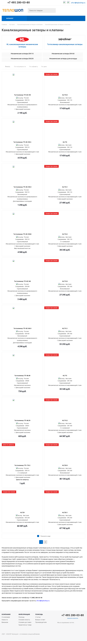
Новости (5, 619)
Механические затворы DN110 (22, 54)
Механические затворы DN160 (63, 54)
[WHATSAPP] (68, 626)
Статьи (37, 617)
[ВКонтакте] (59, 626)
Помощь (39, 614)
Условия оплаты (24, 619)
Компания (6, 614)
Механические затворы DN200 (22, 58)
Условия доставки (25, 622)
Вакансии (5, 622)
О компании (6, 617)
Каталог (9, 18)
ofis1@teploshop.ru (78, 3)
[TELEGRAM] (63, 626)
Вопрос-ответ (40, 619)
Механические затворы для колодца (63, 58)
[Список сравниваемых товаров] (60, 11)
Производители (41, 622)
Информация (24, 614)
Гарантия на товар (25, 625)
